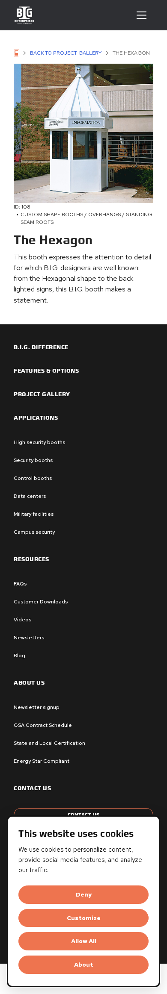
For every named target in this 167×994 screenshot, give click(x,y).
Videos (22, 619)
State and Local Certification (49, 743)
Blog (19, 655)
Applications (36, 418)
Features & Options (46, 371)
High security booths (39, 442)
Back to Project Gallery (65, 53)
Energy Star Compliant (41, 761)
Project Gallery (42, 394)
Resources (31, 559)
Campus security (34, 532)
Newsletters (29, 637)
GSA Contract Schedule (43, 725)
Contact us (32, 788)
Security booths (33, 460)
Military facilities (34, 514)
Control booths (33, 478)
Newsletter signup (37, 707)
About (83, 964)
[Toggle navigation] (141, 15)
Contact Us (84, 815)
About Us (29, 682)
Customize (84, 918)
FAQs (20, 583)
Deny (84, 894)
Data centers (30, 496)
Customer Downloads (41, 601)
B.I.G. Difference (41, 347)
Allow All (83, 941)
